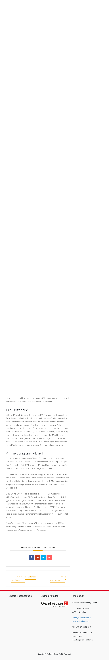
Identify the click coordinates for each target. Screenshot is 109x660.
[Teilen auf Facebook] (31, 557)
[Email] (49, 557)
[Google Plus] (37, 557)
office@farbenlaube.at (81, 618)
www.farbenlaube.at (80, 621)
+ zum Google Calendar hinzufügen (23, 578)
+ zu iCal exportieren (58, 578)
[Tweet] (43, 557)
